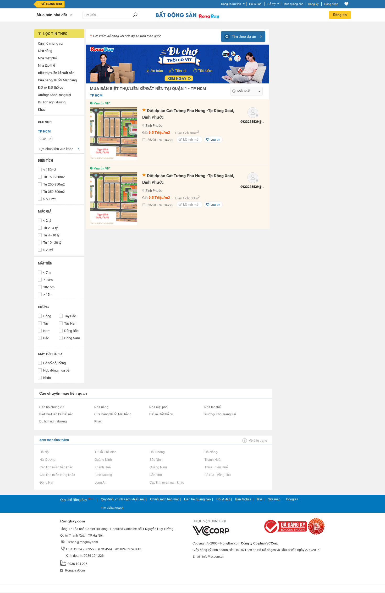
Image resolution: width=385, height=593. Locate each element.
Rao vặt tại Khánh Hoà (102, 467)
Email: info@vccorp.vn (208, 556)
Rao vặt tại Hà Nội (44, 452)
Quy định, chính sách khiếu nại (123, 499)
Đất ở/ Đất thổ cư (161, 414)
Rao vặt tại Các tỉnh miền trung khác (57, 475)
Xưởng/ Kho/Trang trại (220, 414)
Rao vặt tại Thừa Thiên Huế (216, 467)
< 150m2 (49, 170)
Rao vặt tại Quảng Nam (158, 467)
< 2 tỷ (47, 221)
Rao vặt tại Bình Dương (103, 475)
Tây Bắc (70, 316)
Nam (46, 331)
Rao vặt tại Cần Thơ (155, 475)
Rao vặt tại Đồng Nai (46, 482)
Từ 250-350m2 (54, 184)
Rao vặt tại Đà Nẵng (210, 452)
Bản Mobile (243, 499)
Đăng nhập (331, 4)
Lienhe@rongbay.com (82, 542)
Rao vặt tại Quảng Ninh (103, 460)
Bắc (46, 338)
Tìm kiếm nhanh (112, 508)
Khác (47, 378)
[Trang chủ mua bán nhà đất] (187, 18)
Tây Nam (70, 323)
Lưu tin (215, 139)
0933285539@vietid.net (257, 122)
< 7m (47, 272)
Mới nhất (243, 91)
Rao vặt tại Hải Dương (47, 460)
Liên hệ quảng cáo (197, 499)
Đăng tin (340, 15)
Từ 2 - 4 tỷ (50, 228)
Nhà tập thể (212, 407)
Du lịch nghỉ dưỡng (53, 421)
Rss (259, 499)
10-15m (48, 287)
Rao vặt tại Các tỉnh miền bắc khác (56, 467)
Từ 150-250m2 (54, 177)
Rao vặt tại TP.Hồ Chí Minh (105, 452)
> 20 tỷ (48, 250)
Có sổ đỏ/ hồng (54, 363)
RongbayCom (74, 570)
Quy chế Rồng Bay (74, 500)
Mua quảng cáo (293, 4)
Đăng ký (313, 4)
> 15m (47, 294)
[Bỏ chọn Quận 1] (50, 139)
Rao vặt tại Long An (100, 482)
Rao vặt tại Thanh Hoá (212, 460)
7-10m (48, 280)
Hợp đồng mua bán (57, 370)
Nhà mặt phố (158, 407)
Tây (45, 323)
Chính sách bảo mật (164, 499)
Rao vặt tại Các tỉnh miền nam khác (166, 482)
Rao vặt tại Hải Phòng (157, 452)
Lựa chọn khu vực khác (56, 149)
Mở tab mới (191, 139)
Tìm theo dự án (244, 36)
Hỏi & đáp (223, 499)
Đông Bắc (71, 331)
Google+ (292, 499)
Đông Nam (72, 338)
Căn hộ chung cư (51, 407)
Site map (274, 499)
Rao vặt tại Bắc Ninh (156, 460)
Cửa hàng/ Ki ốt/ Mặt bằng (112, 414)
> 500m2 (49, 199)
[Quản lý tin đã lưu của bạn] (346, 4)
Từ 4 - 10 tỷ (51, 235)
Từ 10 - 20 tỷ (52, 243)
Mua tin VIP (102, 103)
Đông (47, 316)
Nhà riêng (101, 407)
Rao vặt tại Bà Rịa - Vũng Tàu (217, 475)
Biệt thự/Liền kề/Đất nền (56, 414)
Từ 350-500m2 (54, 192)
